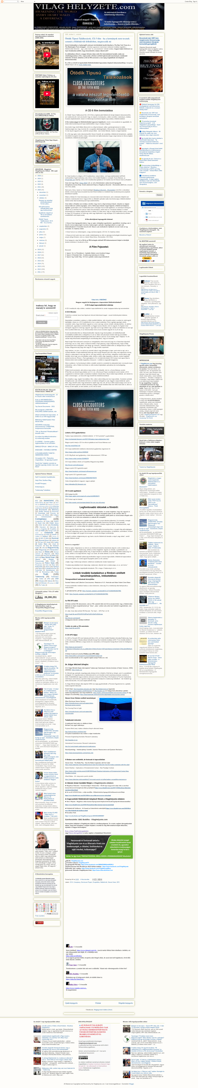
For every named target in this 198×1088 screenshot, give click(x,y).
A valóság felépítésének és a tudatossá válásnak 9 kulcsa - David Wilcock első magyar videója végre (57, 1058)
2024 (39, 178)
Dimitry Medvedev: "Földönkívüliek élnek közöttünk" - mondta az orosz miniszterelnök (155, 563)
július (41, 232)
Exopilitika (53, 529)
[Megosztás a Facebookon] (99, 879)
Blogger (131, 1084)
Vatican (50, 581)
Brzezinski (55, 511)
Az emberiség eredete (42, 506)
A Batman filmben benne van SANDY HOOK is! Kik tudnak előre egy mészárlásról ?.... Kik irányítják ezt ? (150, 601)
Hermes (54, 536)
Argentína (50, 504)
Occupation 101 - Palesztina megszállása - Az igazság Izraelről (46, 459)
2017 (39, 255)
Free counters (39, 916)
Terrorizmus (46, 572)
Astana (57, 504)
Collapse (56, 515)
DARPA (56, 521)
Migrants (47, 554)
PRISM (53, 561)
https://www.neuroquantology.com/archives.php (79, 753)
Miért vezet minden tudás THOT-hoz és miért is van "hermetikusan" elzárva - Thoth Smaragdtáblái (150, 503)
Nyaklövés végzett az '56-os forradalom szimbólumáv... (46, 214)
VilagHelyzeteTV (84, 862)
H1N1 (47, 534)
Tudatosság (39, 577)
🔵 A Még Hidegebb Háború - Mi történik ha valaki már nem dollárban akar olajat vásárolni (149, 133)
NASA (54, 555)
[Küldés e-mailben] (93, 879)
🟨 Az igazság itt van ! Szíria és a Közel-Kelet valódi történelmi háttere (150, 160)
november (42, 195)
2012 (39, 269)
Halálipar (37, 536)
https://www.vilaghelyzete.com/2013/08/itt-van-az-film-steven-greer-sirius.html (88, 795)
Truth (45, 574)
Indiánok (54, 540)
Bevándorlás (54, 508)
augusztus (42, 229)
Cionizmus (38, 515)
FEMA (43, 530)
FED (36, 530)
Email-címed (40, 315)
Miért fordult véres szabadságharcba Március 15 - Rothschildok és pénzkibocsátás (50, 797)
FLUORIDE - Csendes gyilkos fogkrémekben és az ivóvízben (45, 442)
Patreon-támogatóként (76, 833)
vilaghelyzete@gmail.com (151, 414)
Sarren (147, 298)
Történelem (55, 576)
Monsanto (46, 555)
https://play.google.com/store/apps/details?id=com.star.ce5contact (85, 502)
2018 (39, 252)
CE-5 (71, 882)
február (41, 243)
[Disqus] (99, 914)
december (42, 192)
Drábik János (54, 523)
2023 (39, 181)
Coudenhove (39, 521)
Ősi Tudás (42, 585)
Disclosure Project (86, 882)
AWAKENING (49, 501)
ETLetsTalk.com (70, 180)
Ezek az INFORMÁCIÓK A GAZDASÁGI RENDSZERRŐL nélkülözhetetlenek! (45, 401)
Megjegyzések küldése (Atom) (103, 1010)
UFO (118, 882)
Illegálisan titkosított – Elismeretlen (104, 190)
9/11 (36, 501)
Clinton (47, 515)
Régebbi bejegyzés (126, 1003)
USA (57, 579)
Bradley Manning (44, 511)
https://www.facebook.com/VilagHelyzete (115, 866)
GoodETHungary (40, 483)
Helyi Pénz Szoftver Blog (43, 480)
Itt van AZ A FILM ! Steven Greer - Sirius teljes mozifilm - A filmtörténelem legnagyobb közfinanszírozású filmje (150, 660)
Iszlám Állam (42, 544)
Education (43, 527)
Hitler (36, 538)
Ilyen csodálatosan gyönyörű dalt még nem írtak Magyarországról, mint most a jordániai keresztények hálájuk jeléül (46, 756)
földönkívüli (103, 882)
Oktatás (51, 559)
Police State (50, 563)
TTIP (36, 572)
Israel (48, 542)
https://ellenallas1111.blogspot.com (75, 484)
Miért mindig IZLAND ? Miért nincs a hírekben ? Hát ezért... (51, 814)
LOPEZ (147, 314)
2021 (39, 187)
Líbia (43, 547)
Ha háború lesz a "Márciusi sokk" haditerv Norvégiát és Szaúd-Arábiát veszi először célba (51, 713)
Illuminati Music (44, 540)
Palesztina (38, 563)
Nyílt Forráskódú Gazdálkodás (45, 477)
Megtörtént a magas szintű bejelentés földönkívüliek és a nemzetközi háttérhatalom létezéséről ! (150, 482)
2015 (39, 261)
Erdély (36, 529)
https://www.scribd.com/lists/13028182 (76, 452)
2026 (39, 176)
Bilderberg (55, 510)
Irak (36, 542)
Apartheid (42, 504)
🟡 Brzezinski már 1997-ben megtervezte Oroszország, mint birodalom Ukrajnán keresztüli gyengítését (149, 115)
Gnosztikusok (39, 534)
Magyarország (53, 548)
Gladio (36, 532)
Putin (47, 565)
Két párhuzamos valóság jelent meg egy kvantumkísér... (46, 208)
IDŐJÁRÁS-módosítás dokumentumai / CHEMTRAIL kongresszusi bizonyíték (44, 426)
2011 (39, 272)
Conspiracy (77, 882)
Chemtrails (41, 513)
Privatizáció (38, 565)
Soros (48, 566)
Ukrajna (41, 581)
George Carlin (52, 530)
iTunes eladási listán (85, 65)
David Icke (41, 523)
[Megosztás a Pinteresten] (101, 879)
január (41, 246)
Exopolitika (96, 882)
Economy (55, 525)
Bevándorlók (43, 510)
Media (47, 552)
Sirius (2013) (83, 183)
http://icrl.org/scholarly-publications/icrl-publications (80, 746)
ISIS (46, 538)
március (42, 240)
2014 (39, 263)
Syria (40, 568)
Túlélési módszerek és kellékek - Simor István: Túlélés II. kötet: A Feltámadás (155, 545)
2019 (39, 249)
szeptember (43, 226)
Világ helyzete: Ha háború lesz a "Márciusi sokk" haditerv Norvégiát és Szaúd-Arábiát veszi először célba (150, 291)
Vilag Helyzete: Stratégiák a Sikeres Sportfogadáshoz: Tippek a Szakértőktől (150, 308)
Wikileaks (44, 583)
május (41, 237)
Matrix (40, 552)
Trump (56, 572)
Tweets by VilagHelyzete (147, 467)
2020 (39, 190)
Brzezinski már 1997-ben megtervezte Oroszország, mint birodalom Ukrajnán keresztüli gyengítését (149, 41)
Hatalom (45, 536)
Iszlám (56, 542)
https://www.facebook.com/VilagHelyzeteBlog (96, 868)
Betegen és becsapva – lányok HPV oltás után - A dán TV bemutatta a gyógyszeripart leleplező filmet (46, 627)
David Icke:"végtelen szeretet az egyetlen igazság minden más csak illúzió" (46, 464)
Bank (46, 508)
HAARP (54, 534)
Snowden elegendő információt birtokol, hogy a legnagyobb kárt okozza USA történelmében (154, 581)
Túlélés (41, 579)
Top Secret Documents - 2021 (45, 406)
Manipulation (54, 550)
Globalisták (48, 533)
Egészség (53, 527)
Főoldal (98, 1003)
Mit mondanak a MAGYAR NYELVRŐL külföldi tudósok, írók (46, 410)
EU (46, 525)
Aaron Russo (39, 502)
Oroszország (39, 561)
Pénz (53, 565)
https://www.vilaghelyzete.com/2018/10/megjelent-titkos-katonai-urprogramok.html (89, 805)
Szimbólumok (50, 570)
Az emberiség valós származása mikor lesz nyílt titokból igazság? (154, 641)
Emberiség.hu (39, 487)
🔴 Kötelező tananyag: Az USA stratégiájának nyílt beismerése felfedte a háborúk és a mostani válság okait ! (149, 106)
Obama (37, 559)
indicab (147, 281)
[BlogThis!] (95, 879)
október (42, 198)
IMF (42, 538)
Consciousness (46, 517)
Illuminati (55, 538)
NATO (37, 557)
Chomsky (53, 513)
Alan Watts (49, 502)
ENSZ (40, 525)
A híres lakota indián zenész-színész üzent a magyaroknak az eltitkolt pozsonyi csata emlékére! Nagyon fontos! (46, 777)
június (41, 234)
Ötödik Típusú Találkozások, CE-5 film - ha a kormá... (46, 220)
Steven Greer (112, 882)
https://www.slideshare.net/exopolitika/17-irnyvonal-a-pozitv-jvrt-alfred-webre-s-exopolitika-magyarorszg (95, 779)
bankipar (51, 583)
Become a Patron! (145, 235)
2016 (39, 258)
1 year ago (151, 309)
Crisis (48, 521)
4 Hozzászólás (84, 879)
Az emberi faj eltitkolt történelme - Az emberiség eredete (46, 437)
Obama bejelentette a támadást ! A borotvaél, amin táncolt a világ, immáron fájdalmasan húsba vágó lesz (150, 622)
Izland (54, 544)
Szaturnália (38, 570)
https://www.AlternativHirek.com (102, 870)
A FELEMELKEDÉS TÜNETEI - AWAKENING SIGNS (45, 454)
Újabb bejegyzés (71, 1003)
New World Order (48, 557)
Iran (41, 542)
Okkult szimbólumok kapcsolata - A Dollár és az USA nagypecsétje (46, 415)
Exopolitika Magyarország (43, 611)
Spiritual (56, 566)
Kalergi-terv (38, 546)
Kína (47, 546)
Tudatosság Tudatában (42, 490)
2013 (39, 266)
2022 (39, 184)
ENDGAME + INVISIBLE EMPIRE (46, 450)
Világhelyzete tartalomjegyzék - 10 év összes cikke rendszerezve (46, 395)
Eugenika (44, 529)
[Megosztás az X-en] (97, 879)
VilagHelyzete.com (77, 861)
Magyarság (42, 550)
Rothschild (38, 566)
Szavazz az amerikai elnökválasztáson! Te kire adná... (45, 202)
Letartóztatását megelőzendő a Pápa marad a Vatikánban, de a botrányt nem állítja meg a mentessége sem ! (55, 1037)
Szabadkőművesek (51, 568)
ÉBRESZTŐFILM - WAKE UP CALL (46, 446)
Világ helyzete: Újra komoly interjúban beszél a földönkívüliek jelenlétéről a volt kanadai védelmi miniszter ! (151, 324)
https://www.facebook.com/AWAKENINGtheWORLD (97, 864)
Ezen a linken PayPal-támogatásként (76, 831)
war (57, 583)
